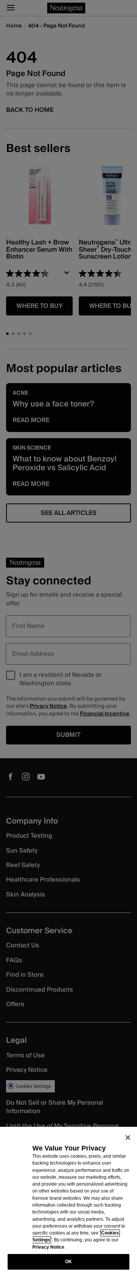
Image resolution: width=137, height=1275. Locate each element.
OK (68, 1261)
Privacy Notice (48, 1247)
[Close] (127, 1137)
